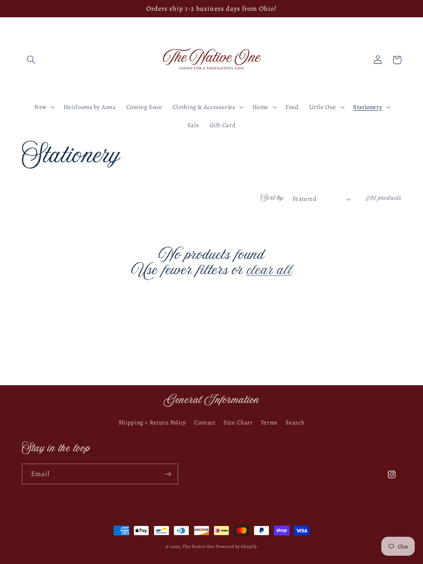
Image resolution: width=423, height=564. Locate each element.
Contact (204, 422)
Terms (269, 422)
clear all (269, 272)
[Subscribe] (167, 474)
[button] (31, 59)
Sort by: (272, 198)
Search (294, 422)
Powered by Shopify (236, 546)
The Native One (199, 546)
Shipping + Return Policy (152, 422)
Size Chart (237, 422)
